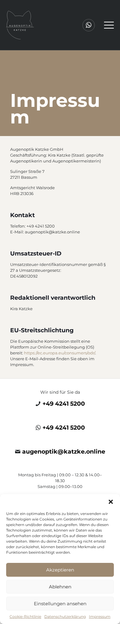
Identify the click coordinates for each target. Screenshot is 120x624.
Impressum (99, 616)
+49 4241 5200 (63, 403)
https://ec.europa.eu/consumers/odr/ (59, 352)
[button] (111, 502)
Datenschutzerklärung (65, 616)
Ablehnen (60, 587)
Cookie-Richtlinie (25, 616)
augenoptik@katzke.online (63, 451)
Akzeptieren (60, 570)
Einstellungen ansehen (60, 603)
